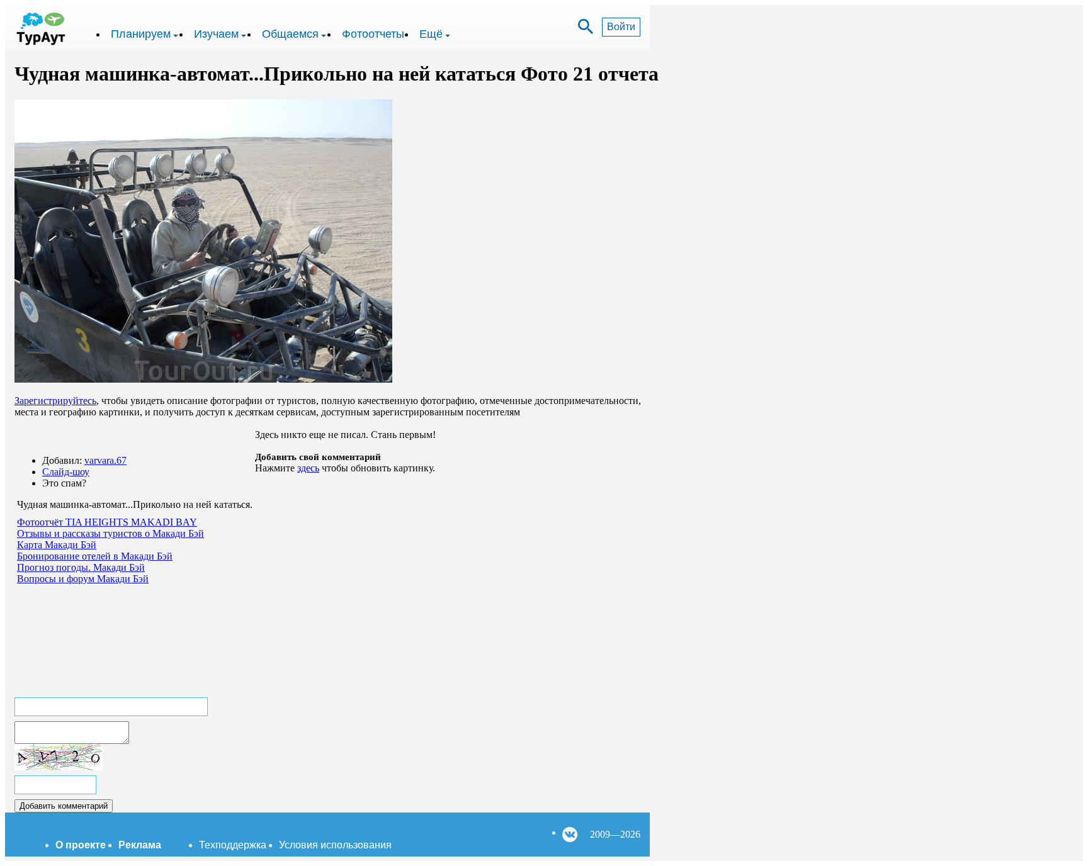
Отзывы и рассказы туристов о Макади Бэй (110, 533)
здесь (308, 468)
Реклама (139, 845)
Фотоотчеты (373, 34)
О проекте (80, 845)
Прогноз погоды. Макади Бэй (81, 567)
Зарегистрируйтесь (55, 400)
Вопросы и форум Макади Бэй (83, 578)
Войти (621, 26)
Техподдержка (232, 845)
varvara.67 (105, 460)
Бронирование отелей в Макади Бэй (95, 556)
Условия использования (335, 845)
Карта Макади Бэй (56, 544)
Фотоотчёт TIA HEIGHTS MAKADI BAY (107, 522)
